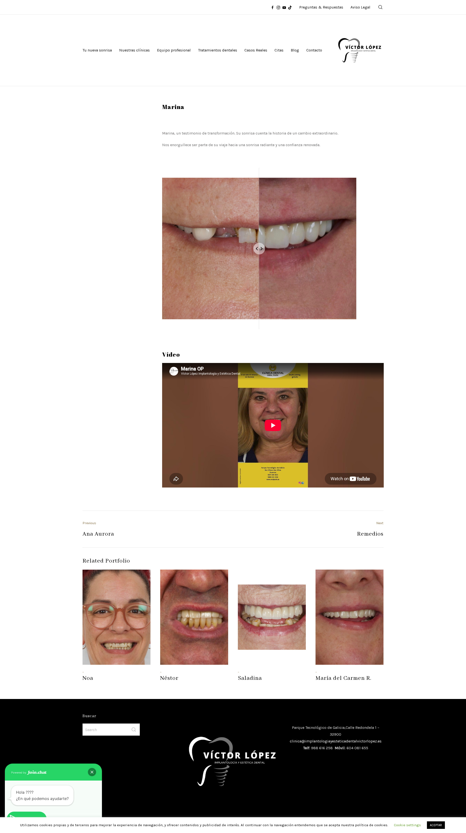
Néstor (169, 678)
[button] (92, 772)
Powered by (19, 772)
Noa (88, 678)
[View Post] (116, 617)
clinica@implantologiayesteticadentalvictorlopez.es (336, 741)
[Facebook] (273, 7)
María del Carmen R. (343, 678)
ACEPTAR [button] (436, 825)
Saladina (250, 678)
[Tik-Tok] (290, 7)
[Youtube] (284, 7)
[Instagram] (278, 7)
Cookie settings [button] (407, 825)
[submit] (134, 730)
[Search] (380, 7)
